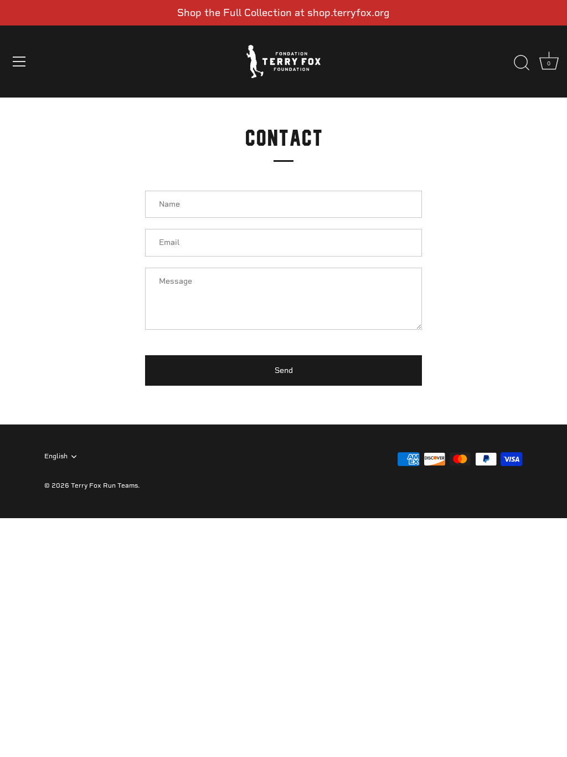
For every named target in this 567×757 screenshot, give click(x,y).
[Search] (521, 63)
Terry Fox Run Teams (104, 485)
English (56, 456)
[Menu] (19, 61)
